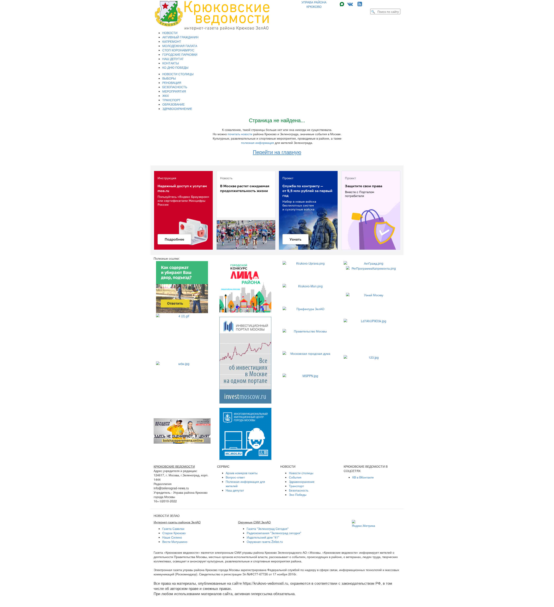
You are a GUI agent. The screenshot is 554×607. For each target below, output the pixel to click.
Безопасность (298, 490)
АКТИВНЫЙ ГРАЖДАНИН (180, 37)
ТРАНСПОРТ (171, 100)
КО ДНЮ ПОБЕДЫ (175, 67)
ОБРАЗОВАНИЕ (173, 104)
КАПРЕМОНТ (171, 41)
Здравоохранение (301, 481)
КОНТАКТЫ (170, 63)
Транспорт (296, 486)
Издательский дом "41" (263, 537)
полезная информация (257, 142)
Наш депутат (235, 490)
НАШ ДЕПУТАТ (173, 59)
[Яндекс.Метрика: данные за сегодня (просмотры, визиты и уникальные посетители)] (363, 524)
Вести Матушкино (174, 541)
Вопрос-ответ (235, 477)
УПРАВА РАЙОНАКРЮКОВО (313, 4)
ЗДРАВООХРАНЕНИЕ (177, 108)
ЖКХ (165, 95)
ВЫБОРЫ (169, 78)
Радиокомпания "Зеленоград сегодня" (274, 533)
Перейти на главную (277, 152)
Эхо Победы (297, 494)
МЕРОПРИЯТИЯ (174, 91)
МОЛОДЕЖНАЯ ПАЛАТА (179, 46)
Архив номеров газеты (242, 473)
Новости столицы (301, 473)
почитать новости (240, 134)
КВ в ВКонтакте (363, 477)
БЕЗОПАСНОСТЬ (174, 87)
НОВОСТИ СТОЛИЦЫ (177, 74)
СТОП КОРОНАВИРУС (178, 50)
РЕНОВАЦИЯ (171, 82)
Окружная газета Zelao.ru (265, 541)
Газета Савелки (173, 528)
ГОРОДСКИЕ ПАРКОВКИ (179, 54)
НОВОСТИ (169, 33)
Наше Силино (172, 537)
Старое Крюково (174, 533)
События (295, 477)
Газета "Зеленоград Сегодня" (267, 528)
